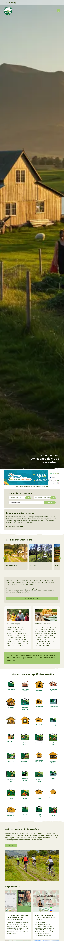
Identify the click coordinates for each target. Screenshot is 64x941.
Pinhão (11, 798)
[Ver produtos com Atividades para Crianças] (39, 701)
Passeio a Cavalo (25, 779)
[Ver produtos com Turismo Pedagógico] (39, 809)
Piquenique (25, 798)
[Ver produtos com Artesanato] (11, 702)
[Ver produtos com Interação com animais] (11, 756)
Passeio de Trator (39, 780)
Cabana (25, 726)
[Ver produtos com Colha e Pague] (11, 737)
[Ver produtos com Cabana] (25, 720)
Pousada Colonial (39, 797)
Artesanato (11, 707)
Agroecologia (11, 689)
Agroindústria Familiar (25, 689)
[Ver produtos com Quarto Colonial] (53, 792)
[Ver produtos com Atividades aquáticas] (25, 702)
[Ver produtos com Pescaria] (53, 773)
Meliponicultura (25, 761)
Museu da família (53, 762)
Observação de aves (11, 780)
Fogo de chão (39, 743)
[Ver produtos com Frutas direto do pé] (53, 737)
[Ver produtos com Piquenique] (25, 792)
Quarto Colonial (53, 797)
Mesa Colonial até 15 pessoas (39, 761)
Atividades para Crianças (39, 707)
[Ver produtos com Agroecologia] (11, 684)
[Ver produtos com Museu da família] (53, 756)
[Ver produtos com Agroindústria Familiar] (25, 684)
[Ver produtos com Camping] (53, 720)
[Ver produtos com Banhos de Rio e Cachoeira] (53, 701)
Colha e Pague (11, 742)
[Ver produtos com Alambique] (39, 685)
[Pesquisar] (59, 2)
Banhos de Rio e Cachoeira (53, 707)
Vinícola (53, 815)
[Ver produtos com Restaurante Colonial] (11, 810)
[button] (4, 558)
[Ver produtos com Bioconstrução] (11, 720)
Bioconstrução (11, 726)
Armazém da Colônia (53, 689)
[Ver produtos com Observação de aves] (11, 774)
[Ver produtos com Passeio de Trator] (39, 774)
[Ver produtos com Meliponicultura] (25, 756)
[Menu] (58, 10)
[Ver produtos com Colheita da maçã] (25, 737)
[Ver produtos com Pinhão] (11, 792)
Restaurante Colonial (10, 816)
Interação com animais (11, 762)
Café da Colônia (39, 725)
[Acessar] (6, 2)
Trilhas (25, 814)
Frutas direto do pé (53, 743)
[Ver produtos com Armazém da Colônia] (53, 684)
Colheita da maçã (25, 743)
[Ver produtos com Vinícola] (53, 810)
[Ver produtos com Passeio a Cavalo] (25, 773)
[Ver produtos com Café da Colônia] (39, 720)
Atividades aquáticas (25, 708)
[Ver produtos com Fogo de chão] (39, 737)
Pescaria (53, 778)
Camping (53, 725)
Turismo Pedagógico (39, 815)
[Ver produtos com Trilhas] (25, 809)
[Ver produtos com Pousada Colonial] (39, 792)
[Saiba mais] (16, 553)
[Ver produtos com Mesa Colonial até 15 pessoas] (39, 755)
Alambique (39, 690)
